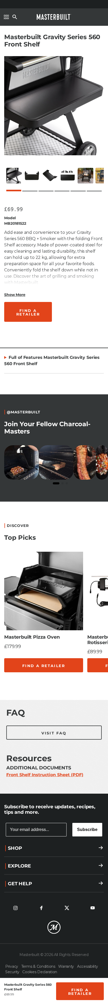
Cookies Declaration (39, 972)
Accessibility (87, 966)
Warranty (66, 966)
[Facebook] (41, 908)
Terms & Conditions (38, 966)
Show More (14, 294)
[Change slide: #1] (7, 682)
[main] (54, 397)
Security (12, 972)
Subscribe (87, 829)
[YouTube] (92, 908)
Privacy (12, 966)
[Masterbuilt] (54, 17)
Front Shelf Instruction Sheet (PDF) (44, 774)
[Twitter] (67, 908)
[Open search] (15, 17)
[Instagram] (15, 908)
